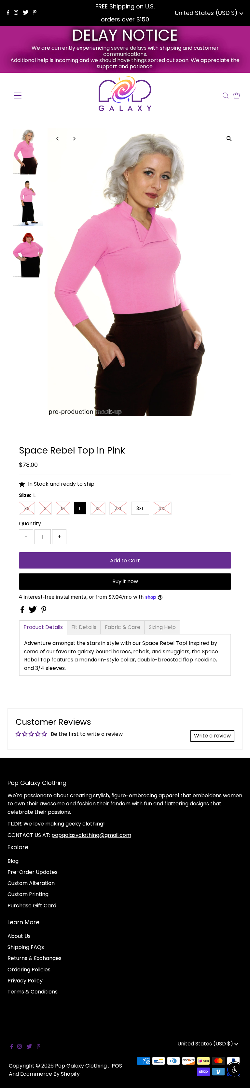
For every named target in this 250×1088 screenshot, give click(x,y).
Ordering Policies (28, 969)
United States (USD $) (207, 13)
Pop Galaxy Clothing (81, 1065)
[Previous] (58, 138)
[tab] (43, 627)
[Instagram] (16, 13)
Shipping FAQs (25, 947)
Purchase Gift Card (31, 905)
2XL (118, 508)
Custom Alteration (31, 883)
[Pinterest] (34, 13)
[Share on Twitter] (33, 611)
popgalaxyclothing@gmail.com (91, 835)
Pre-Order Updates (32, 872)
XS (27, 508)
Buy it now (125, 581)
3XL (140, 508)
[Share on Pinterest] (44, 611)
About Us (19, 936)
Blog (13, 861)
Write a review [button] (212, 735)
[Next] (74, 138)
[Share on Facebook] (23, 611)
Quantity (30, 523)
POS (117, 1065)
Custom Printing (28, 894)
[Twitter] (25, 13)
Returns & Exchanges (34, 958)
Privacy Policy (25, 980)
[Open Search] (226, 95)
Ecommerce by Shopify (50, 1074)
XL (97, 508)
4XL (162, 508)
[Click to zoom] (229, 139)
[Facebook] (8, 13)
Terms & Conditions (32, 991)
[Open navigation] (36, 95)
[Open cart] (236, 95)
